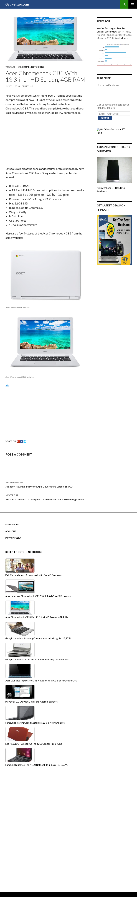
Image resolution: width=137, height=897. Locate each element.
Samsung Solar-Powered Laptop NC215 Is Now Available (35, 722)
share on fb (21, 441)
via (7, 385)
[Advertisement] (32, 141)
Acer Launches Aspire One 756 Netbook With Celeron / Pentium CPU (41, 680)
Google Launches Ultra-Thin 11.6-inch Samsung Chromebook (37, 659)
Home (25, 67)
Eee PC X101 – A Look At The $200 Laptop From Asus (33, 743)
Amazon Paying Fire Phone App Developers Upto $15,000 (39, 484)
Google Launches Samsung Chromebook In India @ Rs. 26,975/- (38, 638)
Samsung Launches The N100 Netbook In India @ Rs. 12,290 (36, 764)
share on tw (25, 441)
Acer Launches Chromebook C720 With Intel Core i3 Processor (38, 596)
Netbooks (37, 67)
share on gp (18, 441)
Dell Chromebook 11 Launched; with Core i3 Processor (33, 575)
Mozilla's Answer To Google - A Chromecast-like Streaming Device (45, 497)
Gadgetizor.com (17, 4)
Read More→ (122, 38)
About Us (10, 531)
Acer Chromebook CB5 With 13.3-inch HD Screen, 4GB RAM (36, 617)
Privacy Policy (13, 537)
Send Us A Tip (12, 524)
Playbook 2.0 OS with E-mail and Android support (31, 701)
